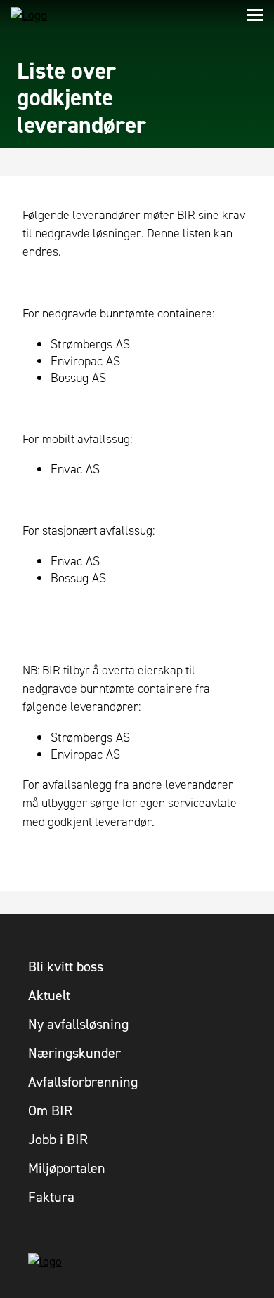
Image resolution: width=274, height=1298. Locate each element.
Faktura (51, 1197)
